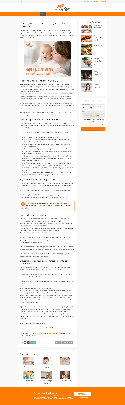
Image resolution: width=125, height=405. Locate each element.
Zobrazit (93, 128)
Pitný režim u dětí (65, 366)
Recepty (36, 14)
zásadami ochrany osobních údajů (46, 398)
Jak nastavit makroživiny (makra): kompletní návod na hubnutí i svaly (98, 61)
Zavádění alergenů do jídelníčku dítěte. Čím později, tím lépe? (47, 382)
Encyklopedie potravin (84, 14)
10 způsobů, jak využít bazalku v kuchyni (98, 27)
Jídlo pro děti (52, 333)
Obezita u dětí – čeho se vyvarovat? (65, 381)
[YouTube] (102, 1)
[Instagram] (99, 1)
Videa (54, 14)
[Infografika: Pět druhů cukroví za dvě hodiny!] (93, 110)
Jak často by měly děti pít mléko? (47, 366)
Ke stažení (73, 14)
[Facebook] (96, 1)
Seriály (49, 14)
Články (43, 14)
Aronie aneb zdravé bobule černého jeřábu (98, 73)
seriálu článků (38, 333)
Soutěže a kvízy (63, 14)
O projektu (20, 1)
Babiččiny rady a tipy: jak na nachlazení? (98, 86)
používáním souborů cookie (65, 398)
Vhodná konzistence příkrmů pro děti (29, 381)
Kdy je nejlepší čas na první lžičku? (29, 366)
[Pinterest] (105, 1)
